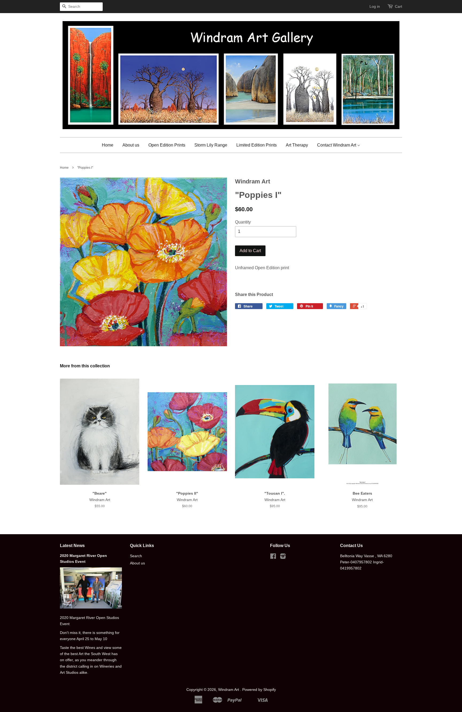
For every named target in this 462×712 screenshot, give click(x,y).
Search (136, 556)
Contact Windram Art (337, 145)
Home (107, 145)
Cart (398, 6)
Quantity (243, 222)
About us (130, 145)
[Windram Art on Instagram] (283, 557)
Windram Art (229, 690)
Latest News (72, 545)
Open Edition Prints (166, 145)
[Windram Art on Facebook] (273, 557)
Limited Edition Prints (256, 145)
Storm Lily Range (210, 145)
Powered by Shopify (259, 690)
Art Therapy (297, 145)
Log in (374, 6)
